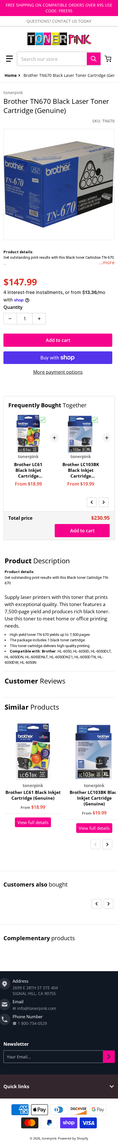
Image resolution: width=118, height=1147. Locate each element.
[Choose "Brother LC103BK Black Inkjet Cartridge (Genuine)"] (95, 420)
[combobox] (59, 58)
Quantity (13, 307)
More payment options (58, 372)
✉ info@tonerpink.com (34, 1008)
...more (107, 262)
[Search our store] (94, 58)
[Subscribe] (109, 1056)
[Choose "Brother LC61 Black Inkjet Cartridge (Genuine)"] (42, 420)
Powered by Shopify (73, 1138)
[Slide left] (92, 502)
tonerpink (49, 1138)
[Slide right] (104, 502)
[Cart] (109, 59)
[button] (9, 59)
